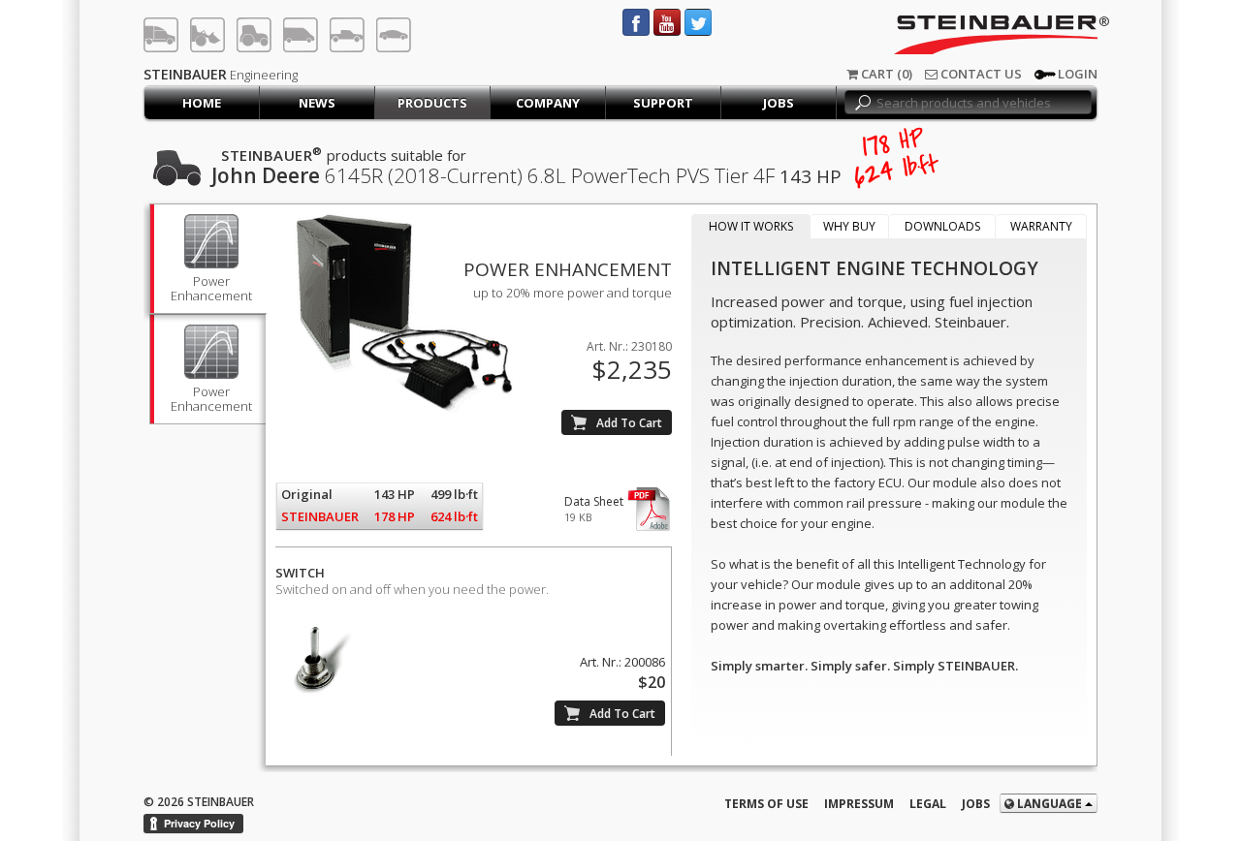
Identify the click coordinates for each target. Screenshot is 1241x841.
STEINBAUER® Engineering (952, 35)
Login (1078, 73)
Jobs (976, 803)
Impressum (859, 803)
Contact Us (980, 73)
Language (1049, 803)
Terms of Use (766, 803)
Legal (927, 803)
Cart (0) (885, 73)
